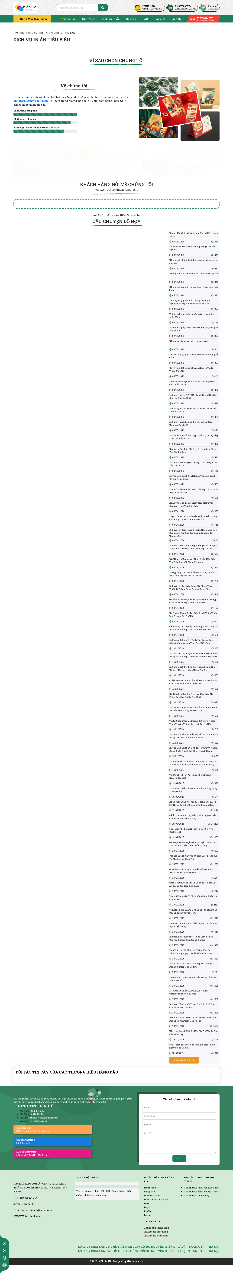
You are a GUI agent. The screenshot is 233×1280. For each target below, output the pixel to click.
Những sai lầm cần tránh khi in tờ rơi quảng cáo (193, 273)
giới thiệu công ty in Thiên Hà (33, 100)
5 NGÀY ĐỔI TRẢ (183, 6)
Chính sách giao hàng (156, 1231)
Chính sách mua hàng (156, 1235)
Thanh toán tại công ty (196, 1195)
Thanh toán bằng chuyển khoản (201, 1191)
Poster (147, 1215)
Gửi (179, 1158)
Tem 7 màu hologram (156, 1199)
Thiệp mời (150, 1191)
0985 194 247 (30, 1206)
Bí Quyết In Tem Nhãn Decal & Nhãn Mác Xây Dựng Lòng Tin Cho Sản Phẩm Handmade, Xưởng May (193, 533)
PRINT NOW (148, 6)
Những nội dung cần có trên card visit (189, 341)
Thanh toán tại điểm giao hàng (201, 1187)
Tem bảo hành (152, 1195)
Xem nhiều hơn (184, 1060)
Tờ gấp (147, 1207)
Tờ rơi (147, 1203)
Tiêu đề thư (150, 1187)
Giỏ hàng (212, 6)
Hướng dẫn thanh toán (156, 1227)
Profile (148, 1211)
